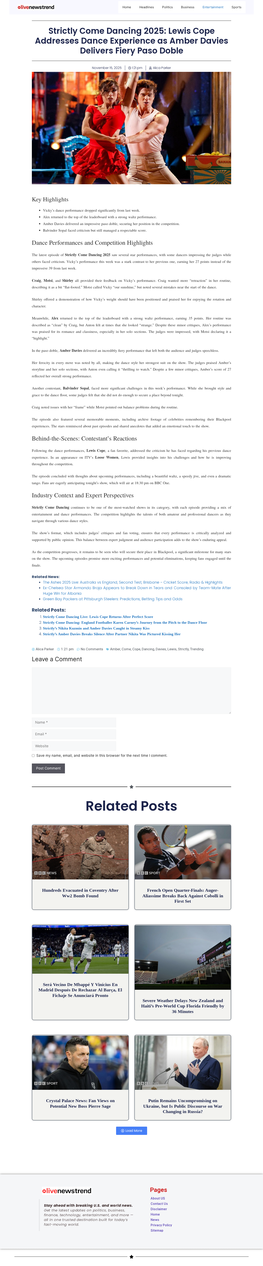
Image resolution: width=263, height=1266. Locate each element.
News (155, 1220)
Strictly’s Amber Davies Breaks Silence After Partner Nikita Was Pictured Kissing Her (112, 634)
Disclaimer (159, 1209)
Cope (136, 649)
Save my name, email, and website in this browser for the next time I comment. (101, 755)
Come (126, 649)
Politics (167, 7)
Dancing (148, 649)
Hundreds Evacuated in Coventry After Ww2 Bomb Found (80, 893)
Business (187, 7)
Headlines (146, 7)
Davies (161, 649)
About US (158, 1198)
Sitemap (157, 1230)
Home (126, 7)
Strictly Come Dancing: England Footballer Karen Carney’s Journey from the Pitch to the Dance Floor (125, 622)
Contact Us (159, 1204)
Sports (236, 7)
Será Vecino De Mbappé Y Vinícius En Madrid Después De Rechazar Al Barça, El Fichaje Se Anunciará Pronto (80, 990)
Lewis (171, 649)
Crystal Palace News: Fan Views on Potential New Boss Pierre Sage (80, 1103)
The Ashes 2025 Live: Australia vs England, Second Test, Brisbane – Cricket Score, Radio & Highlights (133, 582)
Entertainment (213, 7)
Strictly (183, 649)
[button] (131, 1131)
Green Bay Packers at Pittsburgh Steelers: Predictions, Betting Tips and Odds (112, 599)
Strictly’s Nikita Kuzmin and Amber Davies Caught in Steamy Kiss (96, 628)
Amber (115, 649)
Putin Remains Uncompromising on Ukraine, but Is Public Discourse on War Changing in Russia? (182, 1106)
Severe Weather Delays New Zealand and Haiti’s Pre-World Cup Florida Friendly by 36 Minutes (182, 1006)
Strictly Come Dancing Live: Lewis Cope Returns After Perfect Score (98, 617)
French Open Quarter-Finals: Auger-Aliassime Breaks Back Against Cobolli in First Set (182, 896)
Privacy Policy (161, 1225)
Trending (197, 649)
